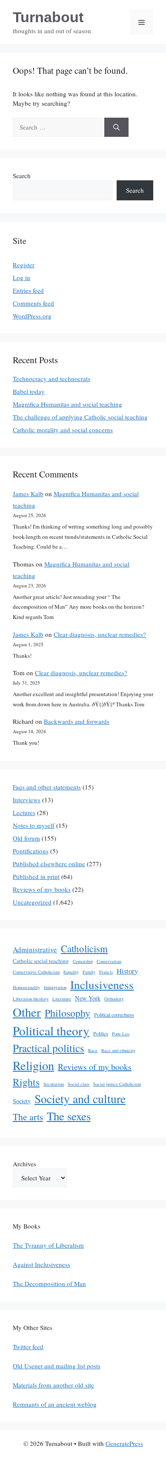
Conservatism (109, 961)
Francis (106, 972)
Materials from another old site (53, 1385)
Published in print (36, 876)
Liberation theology (31, 999)
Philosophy (67, 1013)
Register (23, 264)
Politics (100, 1033)
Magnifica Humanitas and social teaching (67, 404)
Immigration (55, 987)
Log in (21, 277)
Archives (24, 1163)
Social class (78, 1084)
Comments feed (33, 303)
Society (22, 1101)
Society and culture (80, 1099)
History (127, 971)
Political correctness (114, 1014)
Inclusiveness (102, 984)
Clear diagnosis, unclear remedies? (100, 634)
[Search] (116, 127)
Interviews (26, 799)
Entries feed (28, 290)
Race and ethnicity (118, 1050)
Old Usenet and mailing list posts (56, 1366)
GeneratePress (124, 1443)
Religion (33, 1065)
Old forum (26, 838)
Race (92, 1050)
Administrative (35, 949)
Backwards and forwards (76, 721)
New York (87, 998)
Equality (71, 972)
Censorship (83, 961)
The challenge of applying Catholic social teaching (80, 417)
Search (22, 175)
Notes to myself (33, 825)
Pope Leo (120, 1034)
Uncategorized (32, 902)
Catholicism (84, 948)
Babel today (29, 391)
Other (27, 1012)
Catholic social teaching (41, 961)
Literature (61, 999)
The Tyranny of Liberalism (48, 1245)
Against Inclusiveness (41, 1264)
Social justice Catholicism (117, 1084)
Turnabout (48, 17)
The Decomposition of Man (49, 1283)
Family (89, 972)
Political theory (51, 1030)
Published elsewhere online (49, 863)
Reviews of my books (42, 889)
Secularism (53, 1084)
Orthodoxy (113, 999)
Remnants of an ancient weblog (55, 1404)
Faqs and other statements (47, 787)
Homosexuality (26, 987)
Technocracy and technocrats (51, 378)
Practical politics (48, 1048)
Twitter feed (28, 1346)
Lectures (24, 812)
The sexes (69, 1116)
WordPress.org (32, 316)
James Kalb (28, 493)
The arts (28, 1116)
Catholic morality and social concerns (63, 429)
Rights (26, 1082)
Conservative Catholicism (36, 972)
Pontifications (31, 851)
